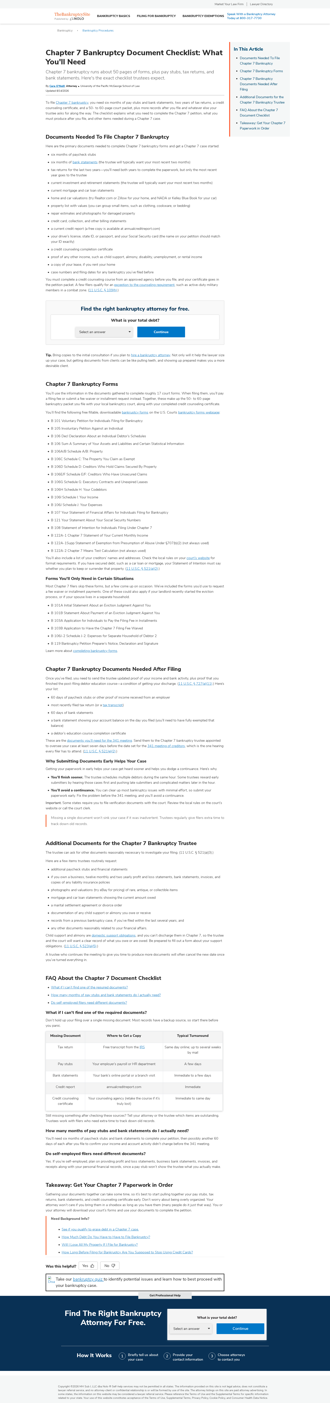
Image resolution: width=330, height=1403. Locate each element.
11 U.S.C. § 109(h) (103, 290)
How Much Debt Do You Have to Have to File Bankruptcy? (106, 1237)
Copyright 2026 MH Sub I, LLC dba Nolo (84, 1386)
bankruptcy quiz (88, 1279)
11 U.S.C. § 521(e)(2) (100, 751)
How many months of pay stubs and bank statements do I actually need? (106, 995)
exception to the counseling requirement (144, 285)
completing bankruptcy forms (95, 650)
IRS (142, 1047)
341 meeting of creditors (166, 746)
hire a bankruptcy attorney (150, 355)
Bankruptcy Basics (113, 16)
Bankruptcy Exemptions (203, 16)
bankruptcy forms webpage (198, 412)
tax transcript (113, 705)
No (106, 1265)
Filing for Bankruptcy (156, 16)
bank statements (85, 162)
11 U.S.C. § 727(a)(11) (195, 683)
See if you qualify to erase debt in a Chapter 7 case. (100, 1229)
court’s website (198, 558)
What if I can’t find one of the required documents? (89, 987)
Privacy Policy (200, 1398)
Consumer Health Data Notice (249, 1398)
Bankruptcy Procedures (98, 30)
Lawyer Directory (261, 4)
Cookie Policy (217, 1398)
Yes (85, 1265)
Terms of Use (157, 1398)
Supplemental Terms (178, 1398)
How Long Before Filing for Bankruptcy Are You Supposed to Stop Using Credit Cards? (127, 1252)
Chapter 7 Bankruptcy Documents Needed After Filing (258, 84)
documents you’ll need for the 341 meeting (99, 740)
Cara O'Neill (57, 86)
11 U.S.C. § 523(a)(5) (80, 946)
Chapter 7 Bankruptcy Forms (261, 71)
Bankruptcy (65, 30)
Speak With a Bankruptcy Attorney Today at (251, 16)
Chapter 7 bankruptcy (72, 102)
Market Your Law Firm (229, 4)
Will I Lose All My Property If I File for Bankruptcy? (100, 1244)
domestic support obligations (114, 935)
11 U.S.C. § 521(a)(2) (142, 568)
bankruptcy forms (135, 412)
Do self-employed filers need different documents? (89, 1002)
